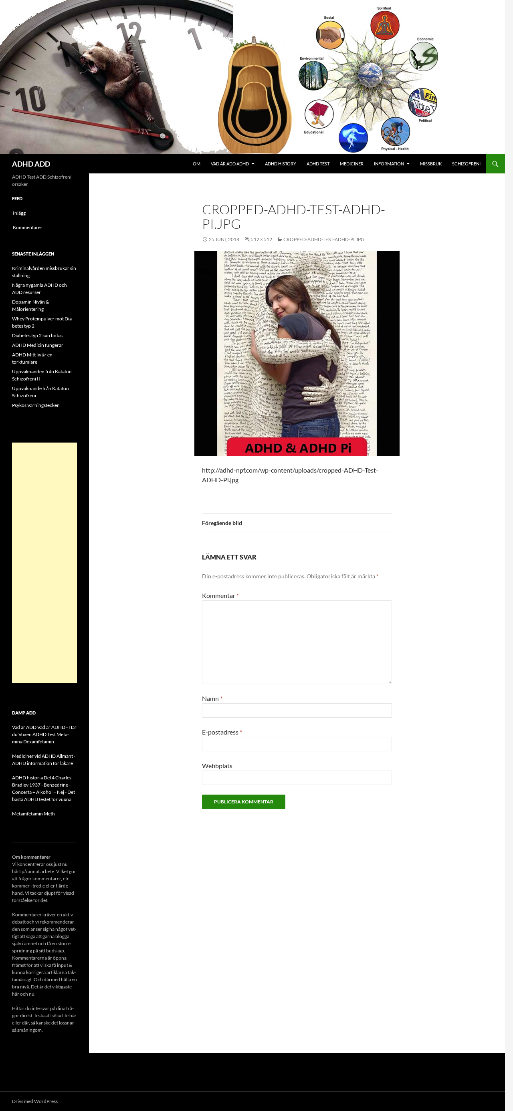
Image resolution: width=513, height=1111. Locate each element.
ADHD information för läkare (42, 763)
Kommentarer (27, 227)
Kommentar (220, 595)
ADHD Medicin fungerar (37, 345)
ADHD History (280, 163)
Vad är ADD (24, 727)
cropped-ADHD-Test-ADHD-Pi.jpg (323, 239)
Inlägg (19, 213)
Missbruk (431, 163)
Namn (212, 698)
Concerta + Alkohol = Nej (38, 792)
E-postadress (222, 732)
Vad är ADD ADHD (230, 163)
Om (196, 163)
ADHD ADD (31, 163)
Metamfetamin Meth (33, 814)
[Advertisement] (44, 563)
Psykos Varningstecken (36, 405)
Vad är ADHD (51, 727)
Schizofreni (466, 163)
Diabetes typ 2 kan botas (37, 335)
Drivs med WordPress (35, 1101)
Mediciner (352, 163)
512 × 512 (261, 239)
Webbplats (217, 765)
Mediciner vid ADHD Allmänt (42, 756)
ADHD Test (318, 163)
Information (389, 163)
